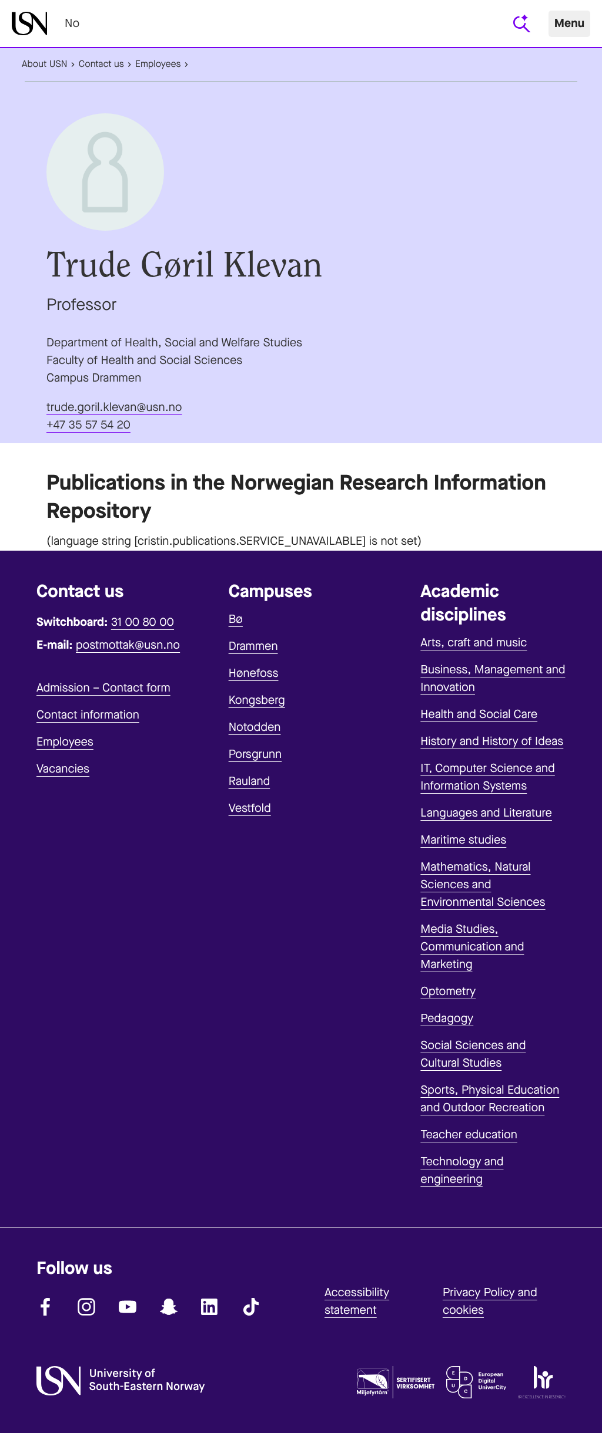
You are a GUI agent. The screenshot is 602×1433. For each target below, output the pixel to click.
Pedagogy (446, 1018)
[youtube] (127, 1307)
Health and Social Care (478, 714)
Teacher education (468, 1134)
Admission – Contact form (103, 688)
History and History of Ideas (491, 741)
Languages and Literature (486, 813)
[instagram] (86, 1307)
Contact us (101, 64)
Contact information (87, 715)
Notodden (255, 727)
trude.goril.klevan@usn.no (114, 407)
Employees (158, 64)
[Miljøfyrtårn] (395, 1385)
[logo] (29, 23)
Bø (236, 619)
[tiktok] (251, 1307)
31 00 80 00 (142, 622)
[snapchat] (169, 1307)
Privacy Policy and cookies (490, 1301)
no (72, 23)
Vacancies (62, 769)
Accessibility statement (357, 1301)
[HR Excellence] (542, 1385)
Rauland (249, 781)
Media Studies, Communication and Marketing (472, 946)
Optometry (448, 991)
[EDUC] (476, 1385)
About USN (45, 64)
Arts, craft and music (473, 642)
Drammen (253, 646)
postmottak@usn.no (128, 645)
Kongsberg (257, 700)
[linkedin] (210, 1307)
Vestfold (250, 808)
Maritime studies (463, 840)
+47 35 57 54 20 (88, 425)
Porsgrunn (255, 754)
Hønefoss (254, 673)
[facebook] (45, 1307)
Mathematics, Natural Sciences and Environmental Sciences (482, 884)
